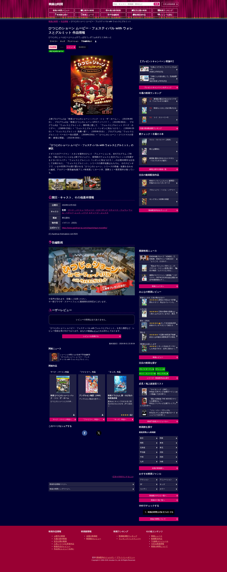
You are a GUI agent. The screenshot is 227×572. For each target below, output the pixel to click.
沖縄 (161, 462)
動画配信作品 (140, 15)
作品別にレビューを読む (64, 549)
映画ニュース (88, 15)
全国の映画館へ (158, 468)
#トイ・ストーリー (147, 374)
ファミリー (54, 41)
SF (141, 484)
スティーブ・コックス (98, 213)
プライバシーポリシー (126, 557)
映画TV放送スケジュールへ (157, 421)
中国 (141, 457)
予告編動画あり (86, 41)
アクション (144, 480)
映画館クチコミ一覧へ (157, 496)
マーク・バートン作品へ (62, 419)
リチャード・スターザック (96, 210)
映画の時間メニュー (61, 10)
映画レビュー (158, 357)
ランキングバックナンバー (130, 539)
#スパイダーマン (146, 369)
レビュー (70, 47)
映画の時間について (158, 519)
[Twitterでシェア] (98, 433)
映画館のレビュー (93, 539)
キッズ (62, 41)
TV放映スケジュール (159, 541)
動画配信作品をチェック (158, 210)
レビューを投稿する (91, 336)
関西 (141, 443)
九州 (141, 462)
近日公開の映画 (140, 10)
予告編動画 (114, 15)
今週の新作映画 (114, 10)
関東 (161, 438)
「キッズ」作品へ (119, 419)
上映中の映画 (88, 10)
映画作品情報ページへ (58, 484)
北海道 (142, 448)
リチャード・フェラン (118, 210)
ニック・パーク (81, 213)
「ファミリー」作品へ (90, 419)
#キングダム (162, 374)
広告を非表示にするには (123, 477)
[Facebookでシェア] (84, 433)
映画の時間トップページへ (60, 489)
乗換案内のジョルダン (105, 557)
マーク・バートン (76, 210)
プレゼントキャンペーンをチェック (158, 87)
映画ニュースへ (158, 286)
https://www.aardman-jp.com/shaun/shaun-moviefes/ (84, 228)
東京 (141, 438)
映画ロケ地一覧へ (158, 500)
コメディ (143, 489)
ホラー (162, 489)
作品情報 (64, 21)
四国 (161, 457)
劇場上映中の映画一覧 (157, 169)
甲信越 (142, 452)
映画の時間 (53, 21)
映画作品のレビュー (62, 546)
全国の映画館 (91, 536)
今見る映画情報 (157, 544)
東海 (161, 443)
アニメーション (73, 41)
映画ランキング (166, 10)
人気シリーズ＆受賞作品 (64, 544)
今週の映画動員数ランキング (151, 128)
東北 (161, 448)
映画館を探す (62, 15)
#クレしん (159, 369)
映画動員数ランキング (128, 536)
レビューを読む (166, 15)
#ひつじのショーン (56, 51)
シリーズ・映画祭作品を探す (158, 378)
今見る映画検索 (169, 4)
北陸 (161, 452)
